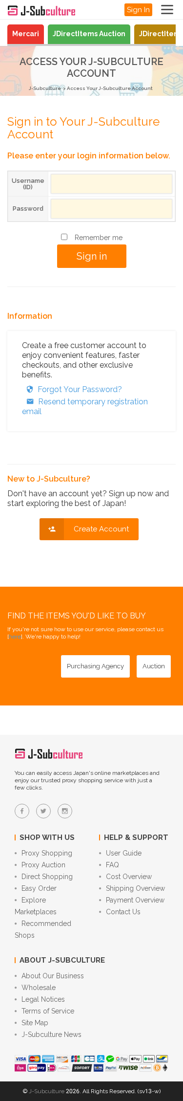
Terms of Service (47, 1011)
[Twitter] (43, 811)
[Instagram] (65, 811)
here (15, 636)
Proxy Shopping (46, 853)
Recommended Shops (43, 929)
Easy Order (39, 888)
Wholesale (38, 987)
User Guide (124, 853)
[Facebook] (22, 811)
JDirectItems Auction (89, 34)
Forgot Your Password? (80, 389)
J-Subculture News (51, 1034)
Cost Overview (129, 877)
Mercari (25, 34)
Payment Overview (135, 900)
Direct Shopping (47, 877)
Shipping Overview (135, 888)
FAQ (112, 865)
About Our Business (52, 976)
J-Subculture (45, 88)
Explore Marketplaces (36, 906)
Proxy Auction (43, 865)
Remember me (98, 238)
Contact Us (123, 912)
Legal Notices (43, 999)
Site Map (34, 1023)
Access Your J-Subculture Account (110, 88)
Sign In (138, 9)
